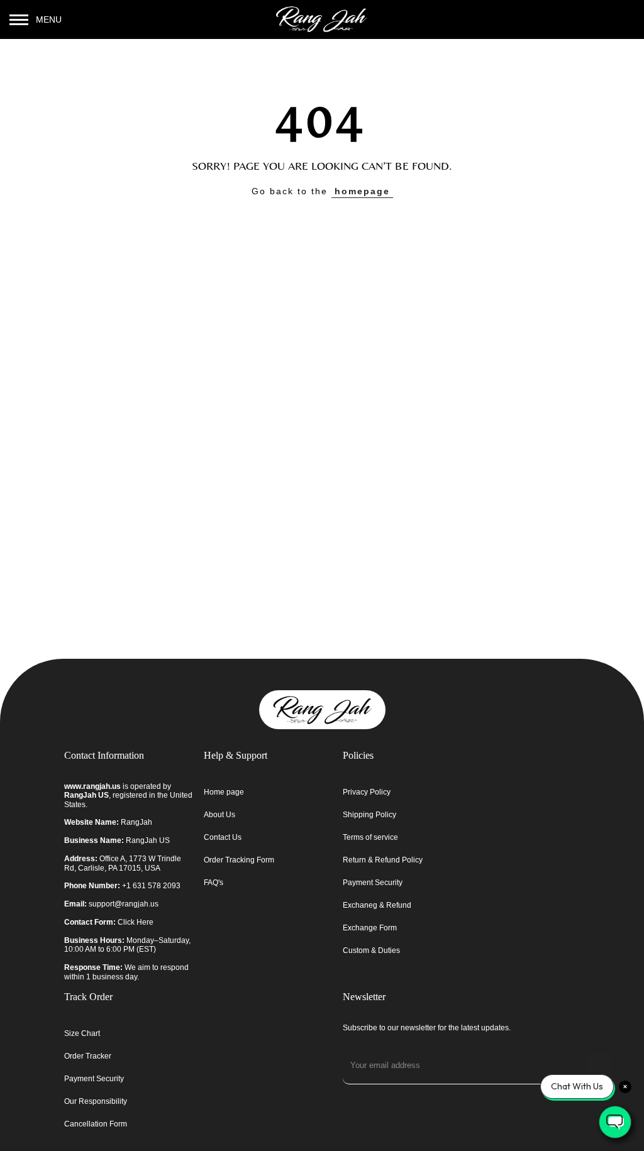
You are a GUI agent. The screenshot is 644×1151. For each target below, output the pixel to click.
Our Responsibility (95, 1101)
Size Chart (82, 1033)
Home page (224, 792)
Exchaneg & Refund (377, 905)
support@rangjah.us (123, 904)
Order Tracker (87, 1056)
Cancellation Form (95, 1124)
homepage (362, 191)
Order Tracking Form (239, 860)
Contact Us (223, 837)
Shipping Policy (369, 814)
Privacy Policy (367, 792)
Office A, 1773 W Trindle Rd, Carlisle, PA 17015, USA (122, 863)
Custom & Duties (371, 950)
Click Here (135, 922)
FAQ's (213, 882)
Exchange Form (370, 927)
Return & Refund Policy (383, 860)
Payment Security (372, 882)
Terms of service (370, 837)
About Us (219, 814)
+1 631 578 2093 (151, 885)
